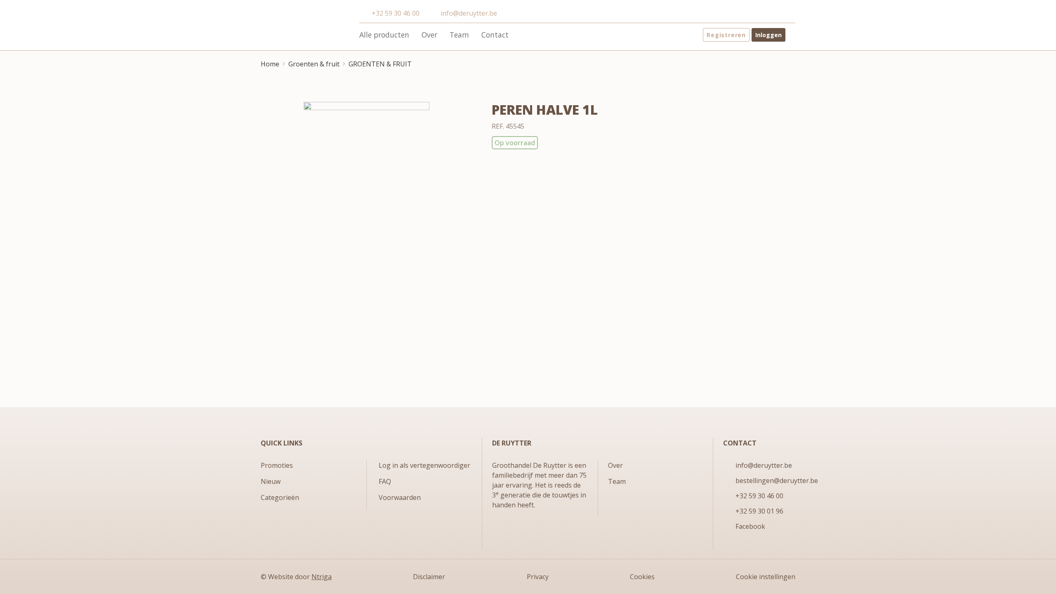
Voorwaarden (400, 497)
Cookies (642, 576)
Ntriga (321, 576)
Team (459, 35)
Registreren (726, 35)
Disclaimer (429, 576)
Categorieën (280, 497)
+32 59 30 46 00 (396, 13)
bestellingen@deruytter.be (776, 480)
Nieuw (270, 481)
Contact (495, 35)
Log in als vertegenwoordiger (424, 465)
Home (270, 63)
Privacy (538, 576)
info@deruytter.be (469, 13)
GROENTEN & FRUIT (380, 63)
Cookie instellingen (765, 576)
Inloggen (768, 35)
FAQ (385, 481)
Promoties (277, 465)
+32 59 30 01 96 (759, 511)
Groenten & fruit (313, 63)
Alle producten (384, 35)
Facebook (750, 526)
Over (429, 35)
